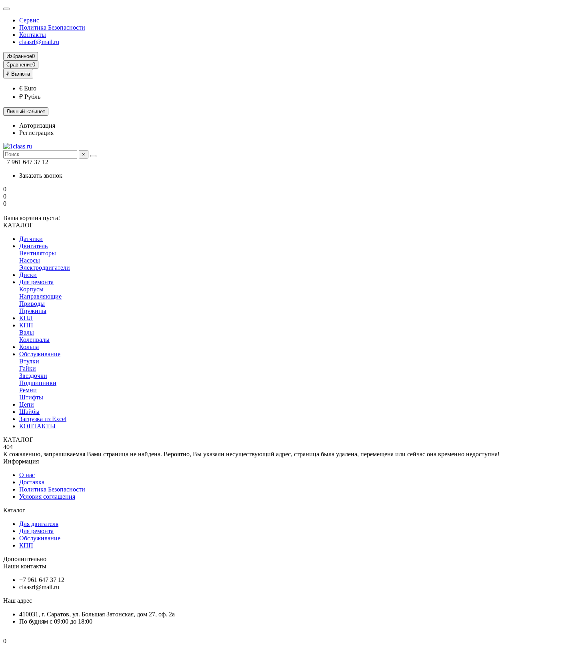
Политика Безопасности (52, 27)
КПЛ (26, 318)
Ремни (28, 390)
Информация (21, 461)
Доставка (31, 482)
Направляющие (40, 296)
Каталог (14, 510)
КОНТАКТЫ (37, 426)
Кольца (29, 346)
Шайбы (29, 411)
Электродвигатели (44, 267)
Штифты (31, 397)
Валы (26, 332)
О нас (27, 474)
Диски (28, 274)
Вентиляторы (37, 253)
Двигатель (33, 246)
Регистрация (36, 132)
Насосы (29, 260)
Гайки (27, 368)
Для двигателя (38, 523)
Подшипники (37, 382)
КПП (26, 325)
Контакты (32, 34)
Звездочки (33, 375)
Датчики (31, 238)
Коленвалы (34, 339)
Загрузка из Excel (42, 418)
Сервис (29, 20)
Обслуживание (39, 354)
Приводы (32, 303)
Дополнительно (24, 559)
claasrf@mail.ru (39, 41)
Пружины (32, 310)
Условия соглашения (47, 496)
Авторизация (37, 125)
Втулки (29, 361)
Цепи (26, 404)
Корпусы (31, 289)
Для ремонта (36, 282)
